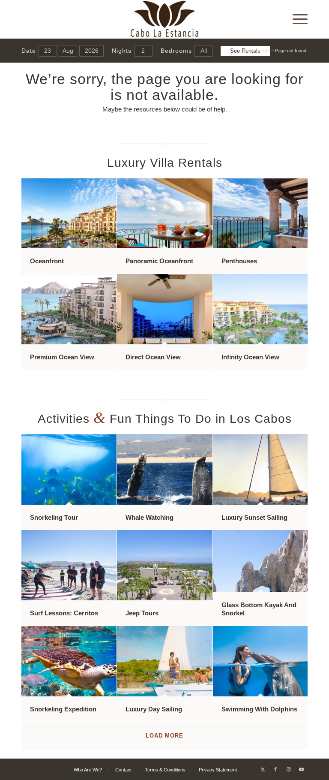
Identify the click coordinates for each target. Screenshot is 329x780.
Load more (164, 735)
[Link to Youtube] (301, 769)
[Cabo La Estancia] (164, 19)
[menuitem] (296, 19)
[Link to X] (262, 769)
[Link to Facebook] (275, 769)
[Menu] (296, 19)
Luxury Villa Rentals (164, 162)
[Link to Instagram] (288, 769)
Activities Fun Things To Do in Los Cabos (165, 418)
